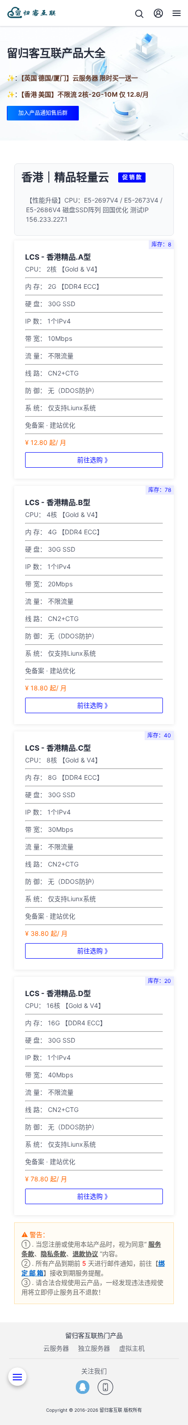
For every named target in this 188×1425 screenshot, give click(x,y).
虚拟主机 (132, 1348)
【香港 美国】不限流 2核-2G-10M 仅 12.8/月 (85, 94)
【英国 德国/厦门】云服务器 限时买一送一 (79, 78)
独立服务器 (94, 1348)
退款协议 (85, 1254)
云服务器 (56, 1348)
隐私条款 (53, 1254)
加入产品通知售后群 (43, 113)
